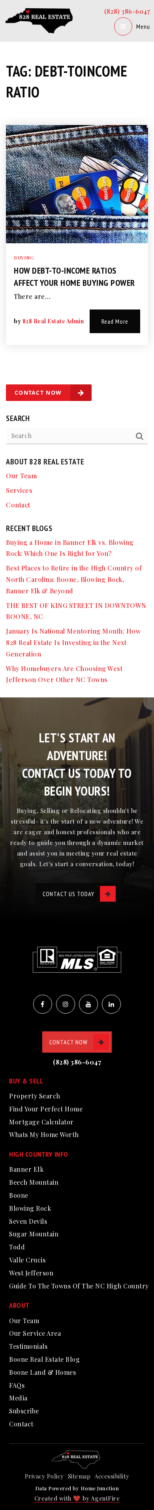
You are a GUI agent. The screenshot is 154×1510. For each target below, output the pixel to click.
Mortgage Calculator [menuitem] (41, 1122)
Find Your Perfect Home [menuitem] (46, 1109)
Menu (143, 26)
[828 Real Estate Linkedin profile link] (111, 1004)
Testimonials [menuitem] (28, 1346)
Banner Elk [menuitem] (26, 1169)
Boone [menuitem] (18, 1195)
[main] (77, 348)
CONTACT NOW (68, 1042)
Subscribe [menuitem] (24, 1411)
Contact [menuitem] (18, 505)
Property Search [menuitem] (34, 1096)
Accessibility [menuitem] (112, 1476)
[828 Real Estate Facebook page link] (42, 1004)
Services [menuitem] (19, 490)
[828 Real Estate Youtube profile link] (88, 1004)
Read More (114, 321)
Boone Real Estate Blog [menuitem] (44, 1359)
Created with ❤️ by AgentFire (77, 1498)
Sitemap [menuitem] (79, 1476)
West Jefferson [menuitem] (31, 1273)
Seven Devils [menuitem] (28, 1221)
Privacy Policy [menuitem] (44, 1476)
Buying (24, 257)
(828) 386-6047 (127, 11)
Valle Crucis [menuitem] (27, 1260)
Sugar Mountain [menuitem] (33, 1234)
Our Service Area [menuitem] (35, 1333)
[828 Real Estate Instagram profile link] (65, 1004)
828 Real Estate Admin (53, 321)
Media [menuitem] (18, 1398)
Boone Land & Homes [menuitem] (42, 1372)
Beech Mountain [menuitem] (33, 1182)
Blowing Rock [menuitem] (30, 1208)
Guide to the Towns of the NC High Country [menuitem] (79, 1286)
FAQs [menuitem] (16, 1385)
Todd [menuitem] (17, 1247)
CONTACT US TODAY (68, 894)
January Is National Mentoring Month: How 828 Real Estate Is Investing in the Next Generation (73, 642)
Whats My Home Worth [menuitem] (44, 1134)
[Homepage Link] (40, 20)
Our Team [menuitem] (21, 476)
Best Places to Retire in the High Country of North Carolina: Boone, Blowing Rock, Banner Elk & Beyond (74, 579)
